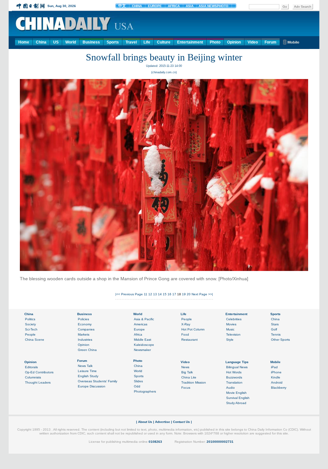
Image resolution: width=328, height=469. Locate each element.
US (56, 42)
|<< (117, 294)
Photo (215, 42)
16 (169, 294)
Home (23, 42)
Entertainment (190, 42)
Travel (131, 42)
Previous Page (132, 294)
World (70, 42)
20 (189, 294)
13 (155, 294)
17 (174, 294)
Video (253, 42)
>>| (210, 294)
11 (145, 294)
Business (91, 42)
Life (147, 42)
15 (165, 294)
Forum (270, 42)
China (41, 42)
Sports (113, 42)
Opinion (234, 42)
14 (160, 294)
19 (184, 294)
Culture (163, 42)
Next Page (199, 294)
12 (150, 294)
